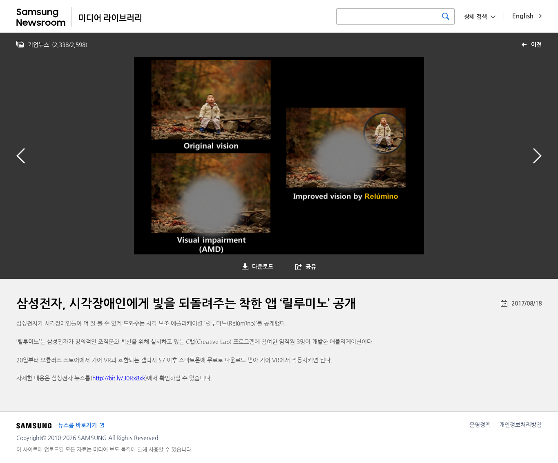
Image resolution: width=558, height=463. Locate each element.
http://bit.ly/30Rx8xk (118, 378)
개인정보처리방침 (520, 424)
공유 (311, 267)
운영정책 (480, 424)
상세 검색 (475, 17)
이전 (536, 44)
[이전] (20, 156)
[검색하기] (445, 16)
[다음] (537, 156)
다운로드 (262, 267)
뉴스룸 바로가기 (77, 425)
